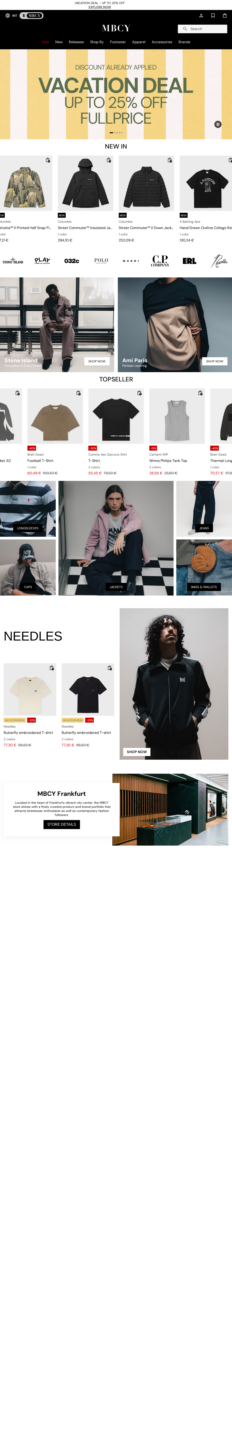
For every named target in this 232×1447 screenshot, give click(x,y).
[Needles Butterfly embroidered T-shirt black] (88, 689)
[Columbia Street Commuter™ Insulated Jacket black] (85, 183)
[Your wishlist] (213, 15)
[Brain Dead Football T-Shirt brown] (55, 416)
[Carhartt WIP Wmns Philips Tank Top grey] (177, 416)
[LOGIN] (201, 15)
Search (196, 28)
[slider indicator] (111, 133)
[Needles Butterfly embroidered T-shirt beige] (30, 689)
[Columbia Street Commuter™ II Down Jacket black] (146, 183)
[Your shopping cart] (225, 15)
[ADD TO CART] (48, 160)
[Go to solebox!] (31, 15)
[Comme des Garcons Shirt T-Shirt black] (116, 416)
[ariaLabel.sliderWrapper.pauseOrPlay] (218, 124)
